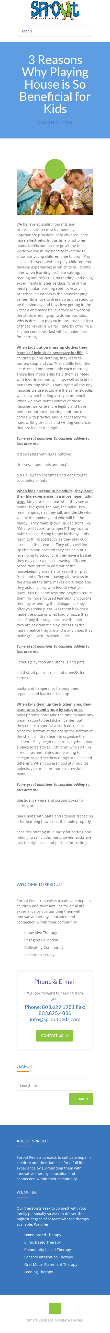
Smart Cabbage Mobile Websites (55, 1320)
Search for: (29, 1085)
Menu (27, 31)
